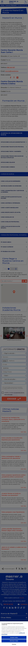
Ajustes (14, 644)
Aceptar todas (14, 637)
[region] (14, 633)
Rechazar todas (14, 640)
